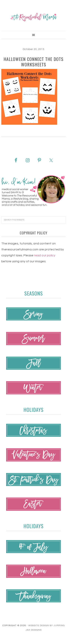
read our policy (44, 255)
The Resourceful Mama (33, 17)
